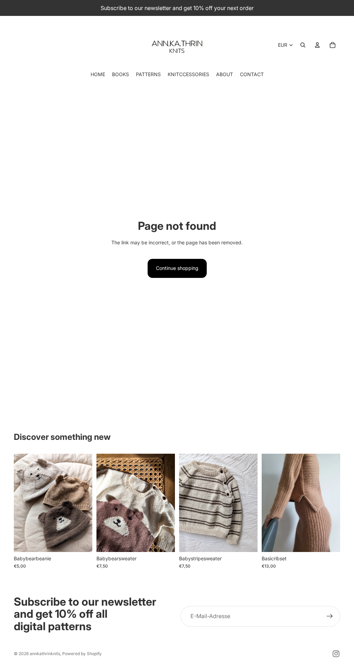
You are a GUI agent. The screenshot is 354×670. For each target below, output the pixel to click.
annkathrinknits (45, 653)
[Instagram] (336, 654)
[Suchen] (302, 45)
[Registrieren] (330, 616)
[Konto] (317, 45)
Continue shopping (177, 268)
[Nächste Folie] (84, 502)
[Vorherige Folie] (21, 502)
